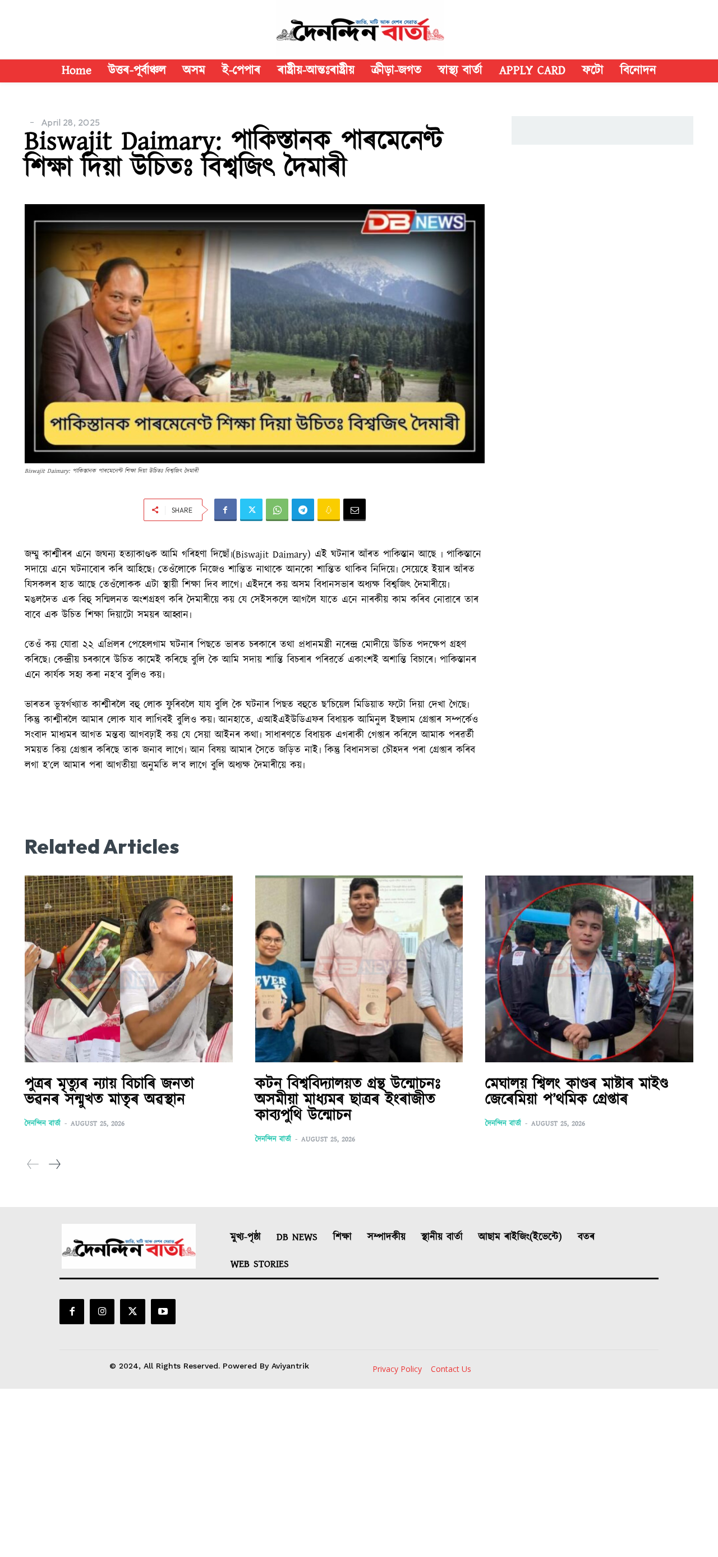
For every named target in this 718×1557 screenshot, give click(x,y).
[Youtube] (163, 1311)
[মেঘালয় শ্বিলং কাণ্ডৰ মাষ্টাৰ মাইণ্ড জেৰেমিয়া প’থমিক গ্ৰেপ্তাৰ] (589, 969)
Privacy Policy (397, 1368)
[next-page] (54, 1164)
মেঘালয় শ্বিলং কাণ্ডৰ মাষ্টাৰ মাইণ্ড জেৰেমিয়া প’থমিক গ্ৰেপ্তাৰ (576, 1092)
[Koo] (328, 510)
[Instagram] (102, 1311)
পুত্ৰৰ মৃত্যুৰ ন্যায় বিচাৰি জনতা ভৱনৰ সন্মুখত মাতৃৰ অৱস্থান (109, 1092)
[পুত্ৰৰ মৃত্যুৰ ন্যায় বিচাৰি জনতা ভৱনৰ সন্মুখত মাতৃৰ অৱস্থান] (129, 969)
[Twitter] (251, 510)
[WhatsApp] (277, 510)
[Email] (354, 510)
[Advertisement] (359, 1472)
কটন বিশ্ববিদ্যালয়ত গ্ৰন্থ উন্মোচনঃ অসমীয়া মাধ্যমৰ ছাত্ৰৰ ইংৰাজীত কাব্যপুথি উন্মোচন (348, 1100)
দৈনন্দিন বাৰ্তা (43, 1123)
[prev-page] (33, 1164)
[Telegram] (303, 510)
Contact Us (451, 1368)
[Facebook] (225, 510)
